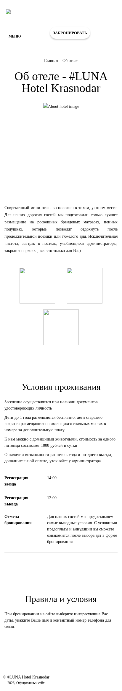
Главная (51, 60)
